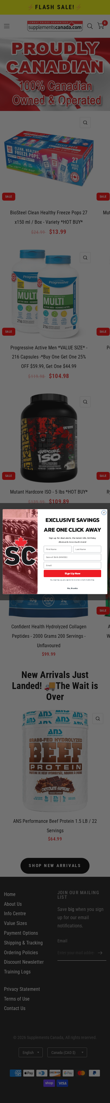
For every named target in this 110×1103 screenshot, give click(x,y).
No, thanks (72, 588)
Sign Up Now (72, 573)
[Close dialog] (103, 512)
